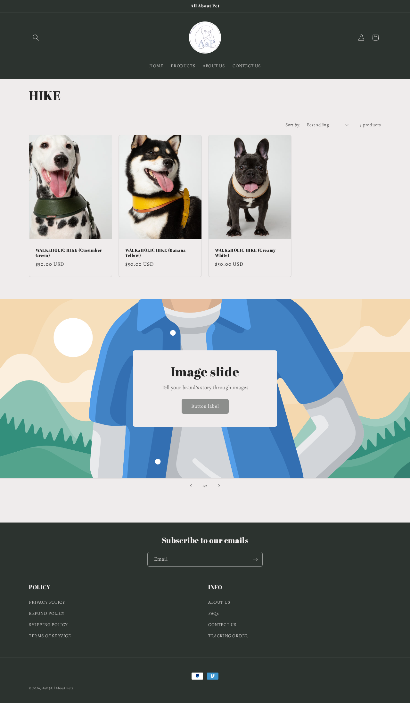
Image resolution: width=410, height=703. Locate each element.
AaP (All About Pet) (57, 688)
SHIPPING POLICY (48, 625)
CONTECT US (222, 625)
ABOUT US (219, 602)
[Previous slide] (191, 486)
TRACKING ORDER (228, 636)
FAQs (213, 613)
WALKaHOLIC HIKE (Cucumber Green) (69, 252)
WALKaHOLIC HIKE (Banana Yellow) (155, 252)
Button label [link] (205, 406)
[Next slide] (219, 486)
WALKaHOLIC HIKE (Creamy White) (245, 252)
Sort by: (292, 125)
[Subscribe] (255, 559)
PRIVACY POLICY (47, 602)
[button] (36, 37)
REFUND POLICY (47, 613)
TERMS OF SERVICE (50, 636)
